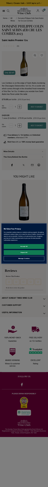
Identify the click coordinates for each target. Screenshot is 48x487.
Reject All (24, 252)
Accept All (24, 246)
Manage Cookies (24, 258)
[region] (24, 243)
